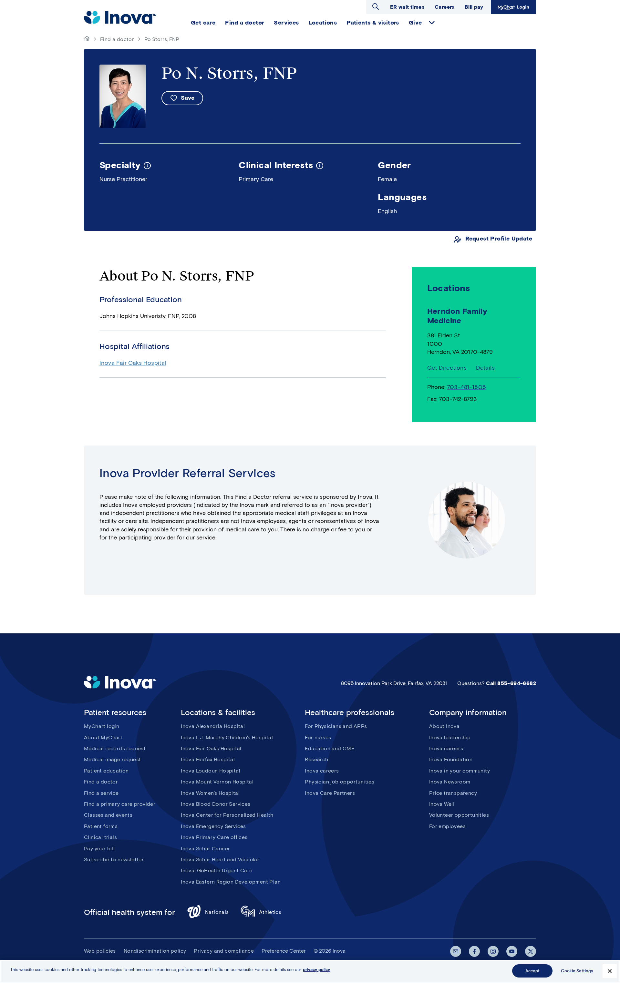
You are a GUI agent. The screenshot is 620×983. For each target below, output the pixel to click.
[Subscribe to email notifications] (455, 951)
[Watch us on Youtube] (511, 951)
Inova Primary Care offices (214, 837)
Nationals (217, 912)
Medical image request (112, 759)
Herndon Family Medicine (457, 315)
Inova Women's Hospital (210, 793)
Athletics (270, 912)
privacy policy (316, 969)
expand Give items (432, 22)
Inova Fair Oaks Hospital (132, 362)
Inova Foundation (450, 759)
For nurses (318, 737)
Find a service (101, 793)
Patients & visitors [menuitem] (372, 22)
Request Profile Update (498, 238)
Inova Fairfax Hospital (208, 759)
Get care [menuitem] (203, 22)
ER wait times (407, 7)
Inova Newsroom (449, 782)
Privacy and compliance (224, 951)
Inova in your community (459, 771)
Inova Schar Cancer (205, 848)
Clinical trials (100, 837)
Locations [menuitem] (323, 22)
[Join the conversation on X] (530, 951)
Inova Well (441, 804)
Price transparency (453, 793)
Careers (444, 7)
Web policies (100, 951)
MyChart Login (512, 7)
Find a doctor (117, 39)
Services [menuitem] (286, 22)
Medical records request (115, 748)
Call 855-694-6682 (511, 683)
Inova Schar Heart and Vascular (220, 859)
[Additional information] (147, 165)
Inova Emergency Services (213, 826)
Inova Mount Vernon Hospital (217, 782)
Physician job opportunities (339, 782)
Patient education (106, 771)
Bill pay (474, 7)
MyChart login (101, 726)
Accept (532, 970)
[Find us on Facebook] (474, 951)
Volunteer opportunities (459, 815)
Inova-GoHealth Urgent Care (216, 870)
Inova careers (322, 771)
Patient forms (101, 826)
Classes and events (108, 815)
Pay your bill (99, 848)
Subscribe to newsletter (114, 859)
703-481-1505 (466, 387)
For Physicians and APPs (336, 726)
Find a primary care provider (119, 804)
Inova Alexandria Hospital (213, 726)
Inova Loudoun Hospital (210, 771)
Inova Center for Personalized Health (227, 815)
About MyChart (103, 737)
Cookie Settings (577, 970)
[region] (310, 971)
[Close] (610, 971)
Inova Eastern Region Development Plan (231, 882)
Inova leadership (449, 737)
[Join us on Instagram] (493, 951)
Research (316, 759)
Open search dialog (375, 6)
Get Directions (447, 367)
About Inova (444, 726)
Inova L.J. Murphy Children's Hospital (227, 737)
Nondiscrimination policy (155, 951)
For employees (447, 826)
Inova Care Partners (330, 793)
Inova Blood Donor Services (215, 804)
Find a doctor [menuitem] (244, 22)
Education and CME (329, 748)
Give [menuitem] (415, 22)
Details (485, 367)
